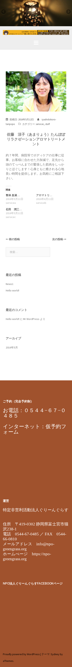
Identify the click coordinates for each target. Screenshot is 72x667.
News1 (9, 284)
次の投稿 (57, 239)
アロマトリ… (44, 195)
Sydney (55, 654)
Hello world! (12, 290)
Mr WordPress (31, 319)
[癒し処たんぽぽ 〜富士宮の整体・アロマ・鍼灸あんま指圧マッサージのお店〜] (36, 33)
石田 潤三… (14, 209)
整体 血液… (13, 195)
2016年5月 (12, 347)
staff (47, 124)
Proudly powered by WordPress (21, 654)
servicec (40, 124)
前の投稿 (14, 239)
